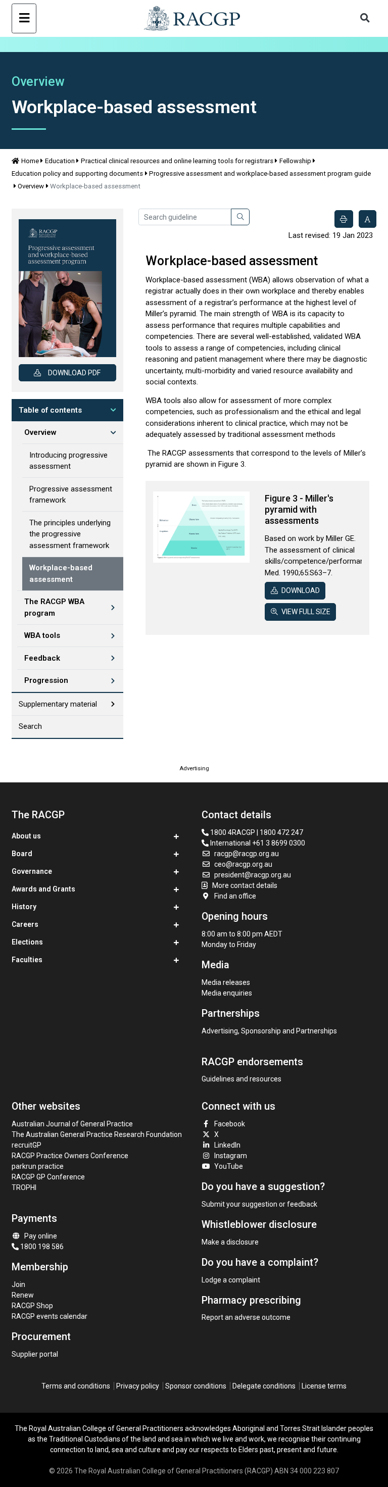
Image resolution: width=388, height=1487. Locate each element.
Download (300, 590)
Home (30, 161)
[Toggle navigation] (24, 18)
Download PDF (74, 373)
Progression (46, 680)
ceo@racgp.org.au (243, 864)
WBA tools (42, 635)
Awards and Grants (43, 889)
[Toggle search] (365, 18)
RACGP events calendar (49, 1316)
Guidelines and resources (241, 1079)
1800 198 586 (41, 1247)
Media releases (226, 982)
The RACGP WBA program (54, 607)
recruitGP (26, 1145)
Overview (31, 186)
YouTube (228, 1166)
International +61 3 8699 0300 (257, 843)
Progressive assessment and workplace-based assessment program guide (260, 173)
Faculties (27, 960)
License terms (324, 1386)
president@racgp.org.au (252, 875)
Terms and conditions (75, 1386)
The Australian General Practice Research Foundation (97, 1134)
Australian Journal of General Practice (72, 1124)
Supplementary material (58, 704)
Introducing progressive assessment (68, 461)
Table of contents (50, 410)
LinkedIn (227, 1145)
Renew (23, 1295)
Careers (25, 924)
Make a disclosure (230, 1242)
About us (26, 836)
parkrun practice (38, 1166)
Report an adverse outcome (246, 1317)
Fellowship (295, 161)
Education (60, 161)
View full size (305, 612)
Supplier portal (35, 1354)
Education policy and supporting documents (77, 173)
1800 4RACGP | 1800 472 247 (256, 832)
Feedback (42, 658)
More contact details (244, 885)
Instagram (230, 1156)
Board (22, 854)
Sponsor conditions (195, 1386)
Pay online (40, 1236)
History (24, 907)
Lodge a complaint (231, 1280)
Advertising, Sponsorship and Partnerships (269, 1031)
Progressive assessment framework (70, 494)
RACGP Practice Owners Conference (70, 1156)
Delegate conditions (264, 1386)
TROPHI (24, 1187)
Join (18, 1284)
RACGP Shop (32, 1306)
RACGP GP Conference (48, 1177)
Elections (27, 942)
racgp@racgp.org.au (246, 854)
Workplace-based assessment (60, 573)
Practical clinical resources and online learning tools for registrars (177, 161)
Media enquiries (227, 993)
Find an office (235, 896)
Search (30, 726)
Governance (32, 871)
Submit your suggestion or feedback (259, 1204)
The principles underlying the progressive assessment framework (70, 534)
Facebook (229, 1124)
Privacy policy (137, 1386)
